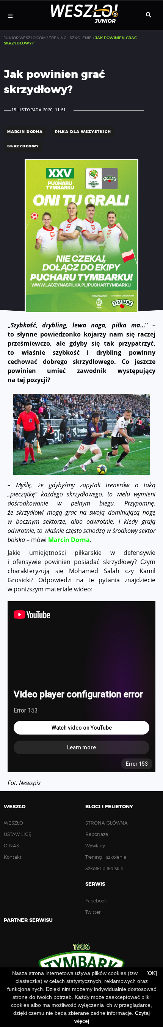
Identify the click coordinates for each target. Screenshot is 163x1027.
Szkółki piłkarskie (104, 868)
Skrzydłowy (23, 146)
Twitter (92, 912)
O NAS (11, 846)
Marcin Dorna (69, 540)
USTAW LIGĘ (17, 834)
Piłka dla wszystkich (83, 132)
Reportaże (96, 834)
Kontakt (13, 857)
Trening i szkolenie (105, 857)
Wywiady (95, 846)
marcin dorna (25, 132)
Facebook (96, 901)
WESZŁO (13, 823)
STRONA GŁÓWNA (106, 823)
